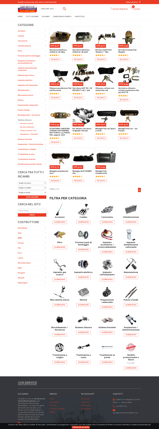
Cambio (21, 36)
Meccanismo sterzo (25, 95)
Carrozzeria (22, 41)
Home (20, 16)
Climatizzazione (24, 46)
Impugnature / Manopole (29, 134)
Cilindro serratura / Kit (28, 130)
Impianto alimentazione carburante (27, 69)
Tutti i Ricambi (32, 16)
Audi (19, 233)
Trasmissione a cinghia (27, 149)
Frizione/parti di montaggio (29, 56)
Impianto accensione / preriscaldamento (27, 62)
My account (85, 399)
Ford (20, 253)
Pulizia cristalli (24, 110)
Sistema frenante (25, 139)
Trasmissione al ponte (26, 159)
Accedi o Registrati (120, 9)
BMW (20, 238)
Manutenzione (23, 90)
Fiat (19, 248)
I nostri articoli (55, 402)
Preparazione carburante (28, 105)
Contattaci (80, 16)
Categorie (26, 25)
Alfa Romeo (22, 228)
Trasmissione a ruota (26, 154)
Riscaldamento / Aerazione (29, 115)
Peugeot (21, 273)
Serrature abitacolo (27, 127)
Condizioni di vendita (62, 16)
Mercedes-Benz (24, 263)
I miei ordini (85, 402)
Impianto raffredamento (28, 85)
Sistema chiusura (24, 120)
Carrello (136, 9)
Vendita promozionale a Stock (30, 164)
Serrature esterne (26, 123)
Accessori (21, 31)
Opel (20, 268)
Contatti (52, 412)
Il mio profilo (85, 405)
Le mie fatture (86, 409)
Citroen (21, 243)
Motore (21, 100)
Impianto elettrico (25, 80)
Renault (21, 278)
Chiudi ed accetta (81, 427)
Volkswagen (22, 283)
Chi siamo (46, 16)
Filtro (20, 51)
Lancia (20, 258)
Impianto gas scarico (26, 75)
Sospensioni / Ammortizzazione (30, 144)
